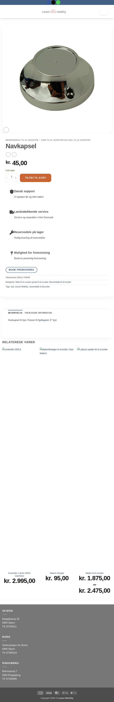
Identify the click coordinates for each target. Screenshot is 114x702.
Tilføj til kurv (35, 178)
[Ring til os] (58, 2)
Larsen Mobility (21, 287)
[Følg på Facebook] (48, 2)
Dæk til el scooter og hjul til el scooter (65, 140)
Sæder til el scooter (95, 573)
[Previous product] (14, 154)
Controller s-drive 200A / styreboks (19, 574)
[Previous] (2, 473)
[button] (65, 2)
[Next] (111, 473)
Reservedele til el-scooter (22, 140)
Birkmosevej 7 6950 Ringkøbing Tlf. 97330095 (11, 675)
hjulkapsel (43, 320)
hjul (12, 287)
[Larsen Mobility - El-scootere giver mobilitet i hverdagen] (54, 11)
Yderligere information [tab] (38, 313)
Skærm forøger (57, 573)
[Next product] (8, 154)
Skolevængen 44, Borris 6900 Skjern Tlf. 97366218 (15, 649)
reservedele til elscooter (39, 287)
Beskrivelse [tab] (15, 313)
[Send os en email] (53, 2)
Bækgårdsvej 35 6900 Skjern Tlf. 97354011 (10, 623)
